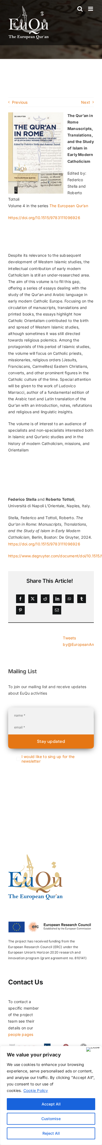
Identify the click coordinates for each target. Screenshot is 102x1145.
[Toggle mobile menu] (91, 9)
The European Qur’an (69, 205)
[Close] (93, 1049)
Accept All (51, 1104)
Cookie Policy (35, 1090)
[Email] (57, 610)
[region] (51, 1095)
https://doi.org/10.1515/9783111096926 (44, 217)
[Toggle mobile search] (80, 9)
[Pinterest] (20, 610)
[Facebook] (20, 598)
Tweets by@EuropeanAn (78, 641)
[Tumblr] (81, 598)
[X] (32, 598)
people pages (20, 1034)
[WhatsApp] (69, 598)
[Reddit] (45, 598)
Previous (20, 102)
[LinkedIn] (57, 598)
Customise (51, 1118)
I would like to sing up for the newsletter (48, 758)
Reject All (51, 1133)
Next (85, 102)
